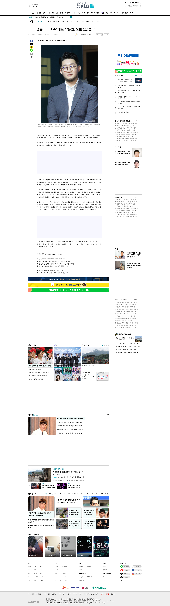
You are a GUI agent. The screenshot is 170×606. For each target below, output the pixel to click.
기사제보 (75, 594)
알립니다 (113, 594)
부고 (61, 580)
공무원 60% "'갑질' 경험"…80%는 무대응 (48, 487)
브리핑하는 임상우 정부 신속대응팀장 (38, 376)
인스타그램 (138, 573)
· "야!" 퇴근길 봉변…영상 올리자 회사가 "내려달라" (128, 347)
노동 (82, 21)
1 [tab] (102, 345)
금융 (57, 13)
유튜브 (126, 570)
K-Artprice (123, 6)
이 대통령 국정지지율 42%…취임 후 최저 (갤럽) (88, 376)
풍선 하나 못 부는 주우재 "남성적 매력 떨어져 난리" (70, 429)
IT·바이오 (67, 13)
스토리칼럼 (64, 566)
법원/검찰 (56, 21)
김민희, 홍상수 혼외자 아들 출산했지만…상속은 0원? (89, 524)
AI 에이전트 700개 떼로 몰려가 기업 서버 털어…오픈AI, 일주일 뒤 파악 (74, 488)
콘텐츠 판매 (54, 594)
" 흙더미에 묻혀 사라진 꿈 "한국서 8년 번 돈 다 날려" (68, 473)
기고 (63, 570)
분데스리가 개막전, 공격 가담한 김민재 (39, 372)
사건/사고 (48, 21)
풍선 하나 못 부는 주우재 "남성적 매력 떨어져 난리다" (74, 513)
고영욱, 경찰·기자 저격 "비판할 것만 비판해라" (70, 422)
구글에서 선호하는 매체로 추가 (86, 35)
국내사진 (81, 566)
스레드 (126, 577)
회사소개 (30, 594)
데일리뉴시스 (65, 577)
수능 (98, 21)
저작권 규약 (62, 594)
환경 (87, 21)
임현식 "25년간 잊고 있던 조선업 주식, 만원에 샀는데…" (41, 521)
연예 (97, 13)
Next (84, 486)
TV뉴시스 (117, 13)
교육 (77, 21)
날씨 (93, 21)
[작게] (105, 34)
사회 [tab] (136, 75)
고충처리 (69, 594)
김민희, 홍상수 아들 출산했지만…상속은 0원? (69, 433)
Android (105, 577)
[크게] (107, 34)
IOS (104, 580)
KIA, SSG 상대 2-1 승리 (35, 369)
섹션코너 (56, 577)
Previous (29, 486)
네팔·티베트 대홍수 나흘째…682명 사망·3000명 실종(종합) (46, 17)
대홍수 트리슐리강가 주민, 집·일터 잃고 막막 (68, 477)
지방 (83, 13)
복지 (71, 21)
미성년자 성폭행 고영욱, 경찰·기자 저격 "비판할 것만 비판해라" (68, 501)
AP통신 (104, 566)
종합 (45, 494)
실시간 (39, 13)
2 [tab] (104, 345)
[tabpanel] (95, 358)
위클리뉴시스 (138, 6)
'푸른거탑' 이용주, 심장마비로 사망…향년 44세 (70, 419)
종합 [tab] (140, 75)
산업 (61, 13)
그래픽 (80, 570)
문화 (88, 13)
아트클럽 (56, 570)
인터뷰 (55, 573)
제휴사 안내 (47, 594)
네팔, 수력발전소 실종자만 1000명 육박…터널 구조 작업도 (74, 524)
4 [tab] (108, 345)
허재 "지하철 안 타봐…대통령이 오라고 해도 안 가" (70, 426)
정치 (44, 13)
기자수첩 (118, 147)
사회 (73, 13)
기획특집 (64, 573)
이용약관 (81, 594)
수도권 (78, 13)
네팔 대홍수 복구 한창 (88, 366)
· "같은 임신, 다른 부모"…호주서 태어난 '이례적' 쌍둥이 (128, 350)
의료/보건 (65, 21)
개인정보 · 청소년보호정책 (91, 594)
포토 (111, 13)
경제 (52, 13)
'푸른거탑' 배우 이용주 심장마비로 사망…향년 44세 (89, 513)
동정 (66, 580)
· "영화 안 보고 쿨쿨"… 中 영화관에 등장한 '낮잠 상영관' (128, 353)
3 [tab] (106, 345)
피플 (116, 249)
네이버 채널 (126, 566)
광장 (106, 13)
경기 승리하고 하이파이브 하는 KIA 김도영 (40, 366)
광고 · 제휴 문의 (38, 594)
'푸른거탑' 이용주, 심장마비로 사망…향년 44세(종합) (40, 514)
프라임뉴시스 (131, 6)
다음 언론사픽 (138, 566)
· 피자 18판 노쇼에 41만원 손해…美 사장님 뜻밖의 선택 (128, 344)
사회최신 (39, 21)
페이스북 (138, 570)
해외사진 (89, 566)
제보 (131, 13)
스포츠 (93, 13)
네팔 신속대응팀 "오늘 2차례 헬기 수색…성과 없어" (41, 527)
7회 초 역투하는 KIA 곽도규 (36, 379)
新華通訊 (105, 570)
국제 (48, 13)
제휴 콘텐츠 (124, 13)
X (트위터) (126, 573)
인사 (55, 580)
